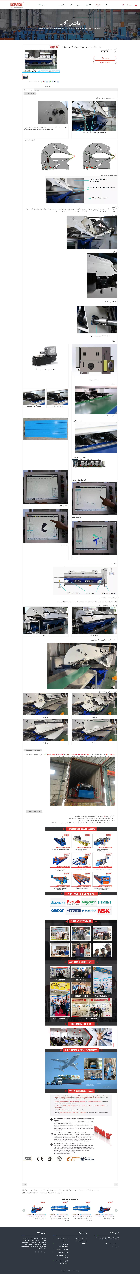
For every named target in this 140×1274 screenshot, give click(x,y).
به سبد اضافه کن (105, 62)
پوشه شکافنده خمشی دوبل (57, 1190)
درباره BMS (88, 5)
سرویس (79, 5)
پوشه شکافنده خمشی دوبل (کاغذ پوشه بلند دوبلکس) (35, 1190)
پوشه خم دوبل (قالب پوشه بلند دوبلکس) (77, 1190)
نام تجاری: (49, 86)
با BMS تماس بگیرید (43, 5)
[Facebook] (35, 1251)
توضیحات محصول (28, 90)
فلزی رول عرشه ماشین (62, 1249)
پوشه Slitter (57, 1193)
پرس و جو (106, 58)
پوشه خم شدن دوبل (94, 1190)
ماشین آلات (98, 5)
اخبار (53, 5)
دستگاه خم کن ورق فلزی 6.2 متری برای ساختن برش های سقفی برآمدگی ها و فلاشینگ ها (59, 1218)
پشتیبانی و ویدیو (62, 5)
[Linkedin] (38, 1251)
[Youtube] (41, 1251)
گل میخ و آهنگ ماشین (63, 1252)
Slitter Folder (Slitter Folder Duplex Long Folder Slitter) (37, 1193)
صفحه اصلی (108, 5)
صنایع (71, 5)
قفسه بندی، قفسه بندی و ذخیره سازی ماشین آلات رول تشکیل (81, 1241)
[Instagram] (44, 1251)
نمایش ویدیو (38, 90)
